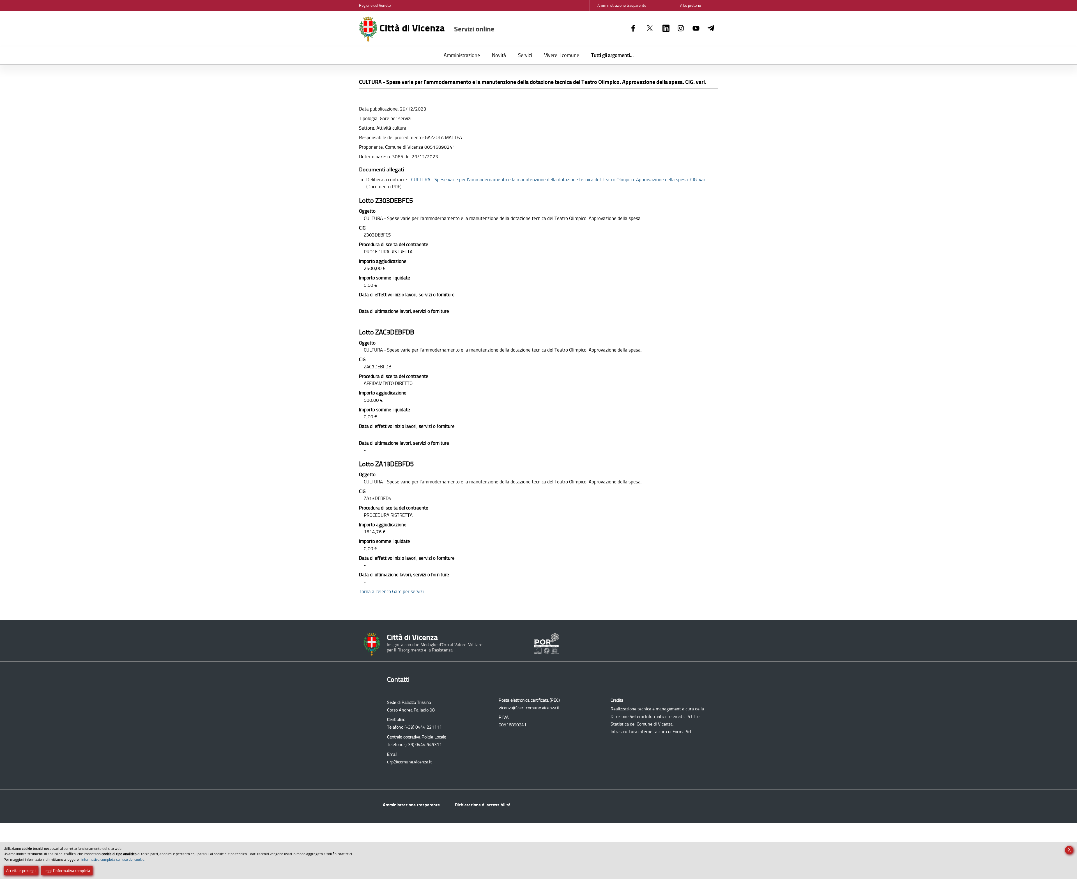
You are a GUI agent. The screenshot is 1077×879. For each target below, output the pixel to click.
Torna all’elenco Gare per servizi (391, 591)
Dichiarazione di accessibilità (482, 804)
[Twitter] (650, 28)
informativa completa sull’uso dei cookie (112, 859)
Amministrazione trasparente (411, 804)
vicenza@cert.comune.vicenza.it (529, 707)
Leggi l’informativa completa (66, 870)
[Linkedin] (665, 28)
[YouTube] (696, 28)
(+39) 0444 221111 (423, 727)
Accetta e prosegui (21, 870)
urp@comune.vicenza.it (409, 762)
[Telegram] (710, 28)
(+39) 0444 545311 (423, 744)
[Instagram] (681, 28)
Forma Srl (682, 731)
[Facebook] (633, 28)
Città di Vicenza (435, 28)
